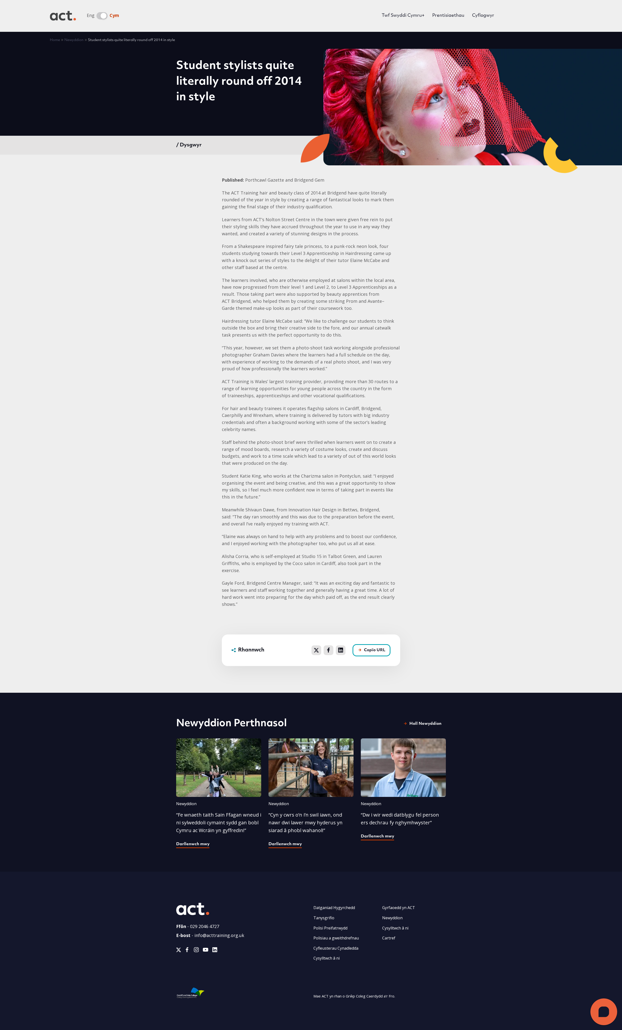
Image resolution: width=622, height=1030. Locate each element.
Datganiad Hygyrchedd (334, 907)
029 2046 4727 (204, 926)
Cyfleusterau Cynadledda (335, 948)
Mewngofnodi (523, 16)
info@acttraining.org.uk (219, 935)
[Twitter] (178, 950)
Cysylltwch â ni (326, 958)
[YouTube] (205, 951)
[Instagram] (196, 951)
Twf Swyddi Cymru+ (403, 16)
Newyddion (74, 40)
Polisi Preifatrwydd (330, 928)
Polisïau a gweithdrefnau (336, 938)
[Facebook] (187, 951)
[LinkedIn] (215, 951)
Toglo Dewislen (564, 15)
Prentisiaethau (448, 16)
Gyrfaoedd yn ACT (398, 907)
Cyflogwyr (483, 16)
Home (55, 40)
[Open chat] (603, 1011)
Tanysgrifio (323, 917)
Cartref (388, 938)
